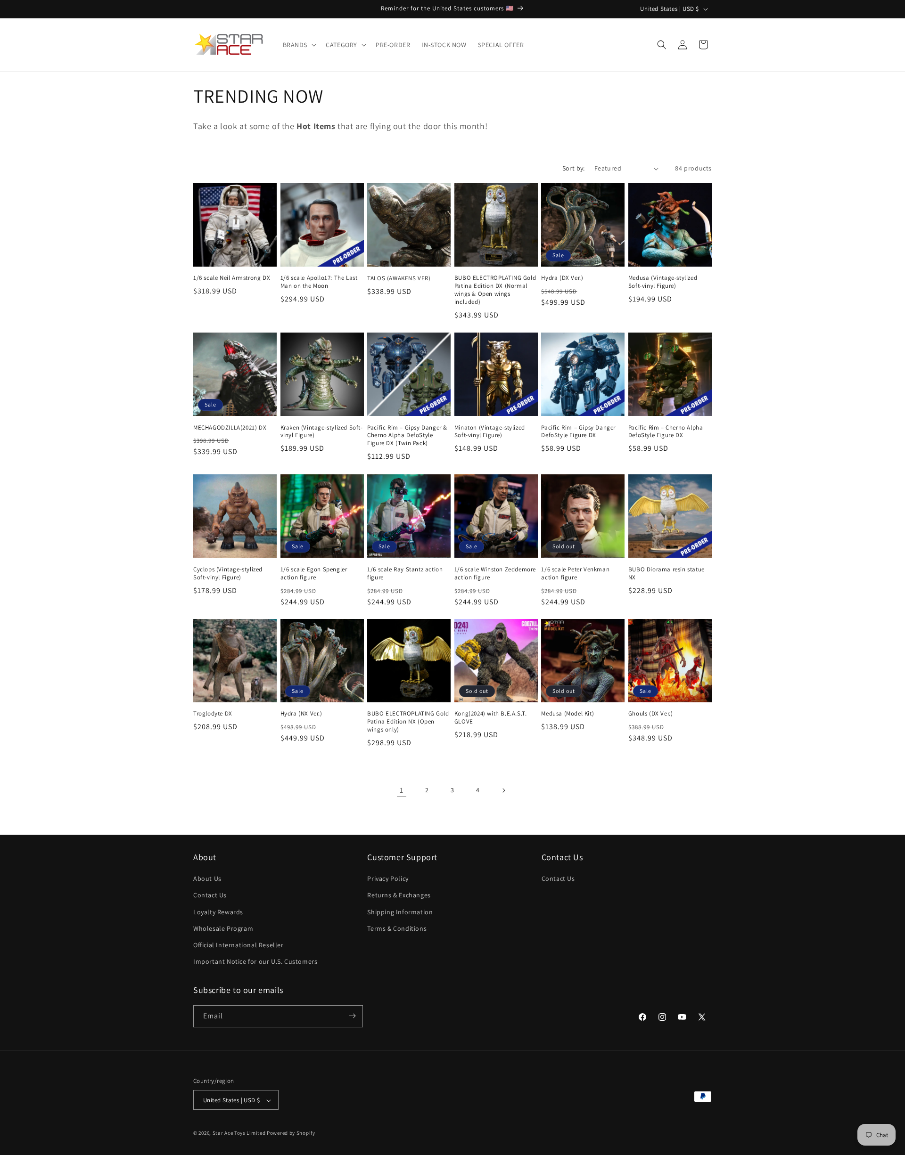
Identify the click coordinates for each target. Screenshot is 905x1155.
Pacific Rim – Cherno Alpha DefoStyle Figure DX (665, 431)
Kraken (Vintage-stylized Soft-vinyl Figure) (321, 431)
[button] (299, 45)
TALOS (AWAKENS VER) (398, 278)
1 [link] (401, 790)
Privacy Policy (387, 879)
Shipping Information (400, 912)
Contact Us (210, 895)
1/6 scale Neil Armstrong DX (231, 278)
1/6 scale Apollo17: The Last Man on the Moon (319, 282)
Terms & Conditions (397, 928)
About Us (207, 879)
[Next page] (503, 790)
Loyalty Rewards (218, 912)
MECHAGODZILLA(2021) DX (229, 427)
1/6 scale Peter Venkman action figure (575, 573)
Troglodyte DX (212, 714)
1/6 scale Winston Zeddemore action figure (495, 573)
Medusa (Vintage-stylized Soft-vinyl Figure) (662, 282)
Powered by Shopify (291, 1133)
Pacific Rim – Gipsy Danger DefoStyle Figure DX (578, 431)
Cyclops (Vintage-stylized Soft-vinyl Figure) (228, 573)
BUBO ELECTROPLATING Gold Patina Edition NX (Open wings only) (408, 722)
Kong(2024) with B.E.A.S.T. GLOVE (490, 718)
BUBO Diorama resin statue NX (666, 573)
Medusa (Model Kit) (567, 714)
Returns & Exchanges (398, 895)
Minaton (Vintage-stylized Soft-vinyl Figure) (489, 431)
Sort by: (573, 168)
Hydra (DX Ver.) (562, 278)
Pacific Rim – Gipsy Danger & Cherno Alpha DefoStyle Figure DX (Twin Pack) (407, 435)
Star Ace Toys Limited (239, 1133)
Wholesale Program (223, 928)
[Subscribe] (352, 1016)
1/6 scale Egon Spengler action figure (313, 573)
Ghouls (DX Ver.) (650, 714)
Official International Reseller (238, 945)
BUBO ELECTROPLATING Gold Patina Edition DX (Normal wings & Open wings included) (495, 290)
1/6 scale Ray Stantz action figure (405, 573)
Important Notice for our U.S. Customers (255, 962)
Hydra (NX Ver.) (301, 714)
